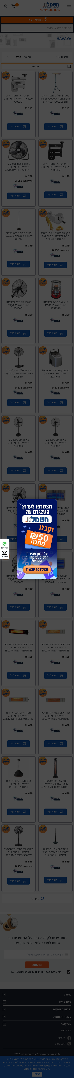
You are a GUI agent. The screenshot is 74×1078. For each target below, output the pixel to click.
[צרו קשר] (4, 552)
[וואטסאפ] (4, 543)
